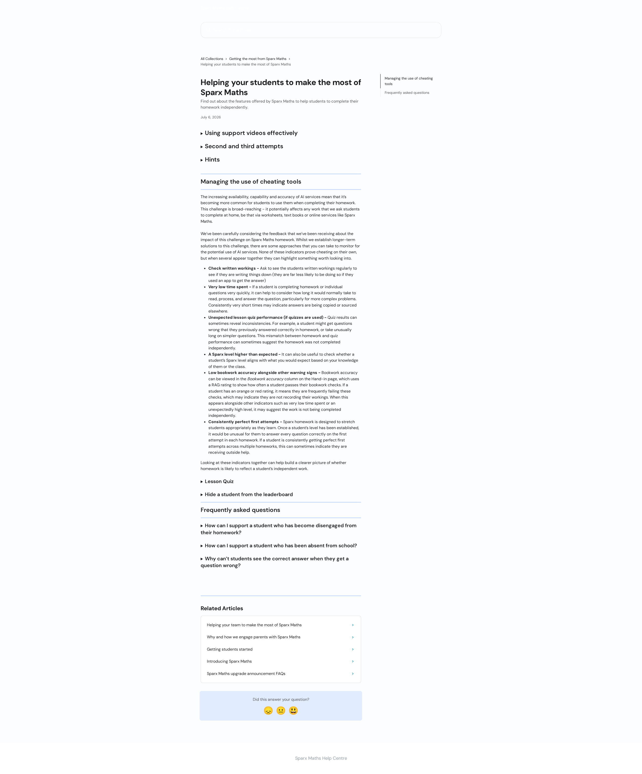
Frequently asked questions (407, 92)
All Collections (212, 58)
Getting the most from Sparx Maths (257, 58)
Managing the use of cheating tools (409, 81)
